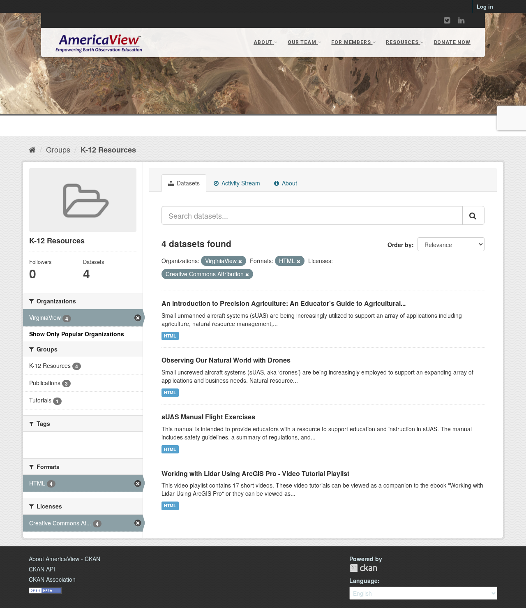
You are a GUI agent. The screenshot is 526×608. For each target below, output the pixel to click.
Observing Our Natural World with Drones (226, 360)
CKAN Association (52, 579)
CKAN (363, 568)
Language (363, 580)
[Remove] (240, 261)
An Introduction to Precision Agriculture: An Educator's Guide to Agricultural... (283, 303)
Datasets (187, 183)
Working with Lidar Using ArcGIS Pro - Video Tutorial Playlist (255, 473)
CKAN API (42, 569)
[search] (473, 215)
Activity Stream (240, 183)
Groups (58, 149)
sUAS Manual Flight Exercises (208, 416)
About (288, 183)
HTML (170, 336)
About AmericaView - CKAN (64, 559)
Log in (485, 6)
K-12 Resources (108, 149)
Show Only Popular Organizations (76, 334)
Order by (400, 244)
